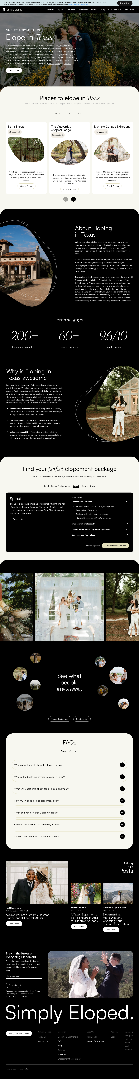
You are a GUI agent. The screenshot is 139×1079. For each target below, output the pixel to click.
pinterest (128, 1039)
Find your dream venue (19, 1033)
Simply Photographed (60, 486)
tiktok (127, 1046)
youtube (128, 1049)
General (72, 751)
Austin (58, 113)
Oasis (92, 486)
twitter (127, 1042)
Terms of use (11, 1069)
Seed (46, 486)
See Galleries (82, 719)
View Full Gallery (131, 629)
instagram (129, 1035)
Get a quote (14, 70)
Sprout (76, 486)
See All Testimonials (59, 719)
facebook (129, 1032)
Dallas (68, 113)
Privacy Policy (23, 1069)
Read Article (14, 923)
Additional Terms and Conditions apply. (78, 4)
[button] (73, 199)
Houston (78, 113)
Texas (63, 751)
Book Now (124, 3)
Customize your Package (115, 545)
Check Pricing (26, 186)
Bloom (85, 486)
